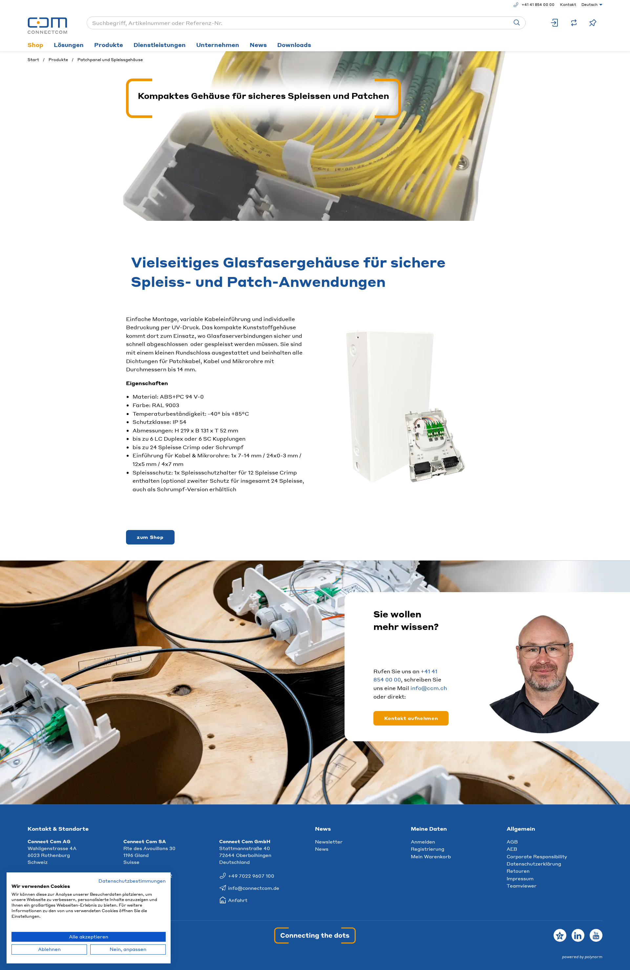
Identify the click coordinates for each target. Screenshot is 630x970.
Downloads (294, 44)
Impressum (520, 878)
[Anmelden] (554, 23)
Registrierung (427, 849)
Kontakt (568, 4)
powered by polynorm (582, 957)
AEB (512, 849)
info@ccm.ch (428, 687)
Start (33, 59)
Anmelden (423, 841)
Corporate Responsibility (537, 856)
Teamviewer (521, 886)
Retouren (518, 871)
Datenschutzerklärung (534, 863)
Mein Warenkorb (431, 856)
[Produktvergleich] (573, 23)
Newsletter (329, 841)
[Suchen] (517, 22)
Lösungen (69, 44)
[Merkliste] (592, 23)
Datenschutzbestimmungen (132, 881)
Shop (35, 44)
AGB (512, 841)
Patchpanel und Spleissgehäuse (110, 59)
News (258, 44)
